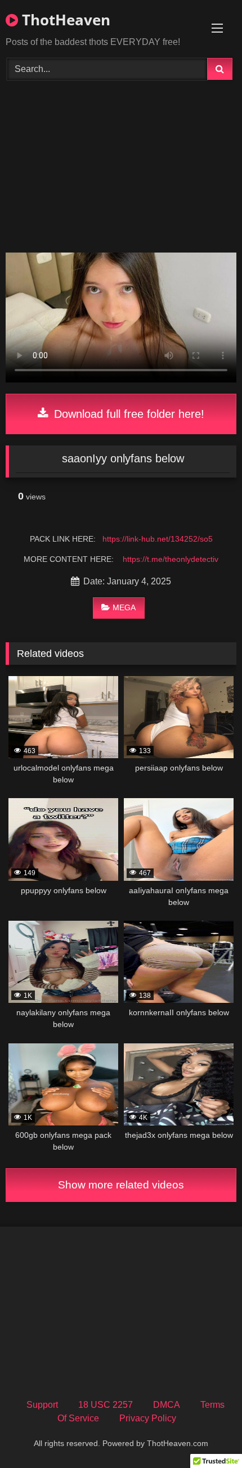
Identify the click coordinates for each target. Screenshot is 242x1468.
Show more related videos (121, 1185)
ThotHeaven (64, 20)
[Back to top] (207, 1435)
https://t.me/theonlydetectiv (170, 559)
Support (42, 1405)
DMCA (166, 1405)
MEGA (124, 607)
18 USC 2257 (105, 1405)
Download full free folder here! (127, 414)
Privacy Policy (147, 1418)
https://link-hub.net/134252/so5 (157, 538)
